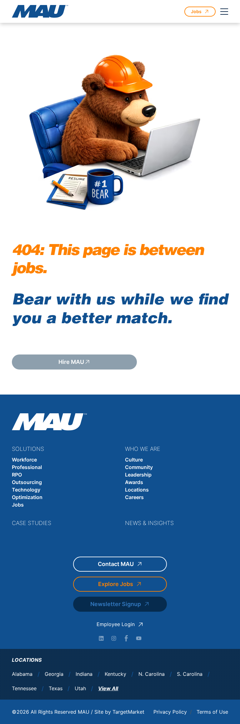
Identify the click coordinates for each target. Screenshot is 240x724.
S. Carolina (189, 674)
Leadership (138, 475)
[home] (40, 11)
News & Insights (149, 523)
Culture (134, 459)
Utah (80, 688)
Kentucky (115, 674)
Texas (55, 688)
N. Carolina (151, 674)
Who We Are (142, 449)
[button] (224, 11)
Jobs (18, 505)
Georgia (54, 674)
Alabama (22, 674)
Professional (27, 467)
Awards (134, 482)
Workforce (24, 459)
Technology (26, 490)
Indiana (84, 674)
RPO (17, 475)
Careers (134, 497)
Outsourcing (27, 482)
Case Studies (31, 523)
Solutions (28, 449)
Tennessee (24, 688)
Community (139, 467)
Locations (137, 490)
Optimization (27, 497)
